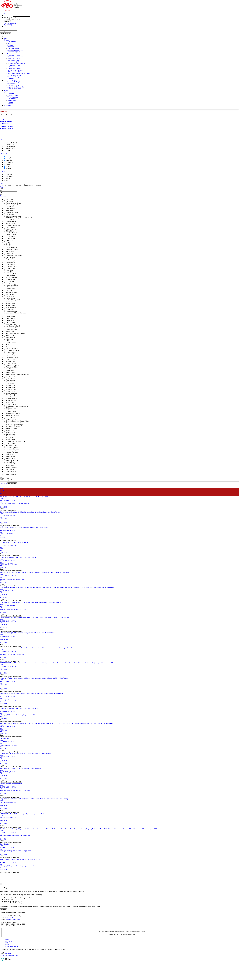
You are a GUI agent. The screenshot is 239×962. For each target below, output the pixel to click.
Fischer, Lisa (9, 253)
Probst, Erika (10, 370)
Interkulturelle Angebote (14, 82)
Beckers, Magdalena (12, 212)
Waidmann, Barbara (12, 451)
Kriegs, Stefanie (10, 305)
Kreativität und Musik (13, 65)
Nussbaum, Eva (10, 354)
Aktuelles (6, 90)
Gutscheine (10, 102)
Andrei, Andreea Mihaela (13, 203)
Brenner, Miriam (11, 221)
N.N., (7, 346)
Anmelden (7, 21)
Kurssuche (7, 14)
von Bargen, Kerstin (12, 447)
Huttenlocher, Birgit (12, 285)
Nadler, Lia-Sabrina (12, 348)
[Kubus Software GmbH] (6, 961)
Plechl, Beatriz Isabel (12, 369)
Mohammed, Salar (11, 330)
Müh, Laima (9, 339)
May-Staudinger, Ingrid (13, 326)
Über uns (6, 40)
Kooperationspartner (13, 48)
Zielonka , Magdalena (12, 467)
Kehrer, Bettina (10, 298)
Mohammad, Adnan (12, 328)
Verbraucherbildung (13, 77)
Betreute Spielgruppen (14, 75)
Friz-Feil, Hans (10, 257)
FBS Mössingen (10, 146)
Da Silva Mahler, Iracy (12, 233)
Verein (9, 43)
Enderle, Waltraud (11, 248)
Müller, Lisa (9, 341)
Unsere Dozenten (12, 95)
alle (7, 180)
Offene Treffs (11, 83)
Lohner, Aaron (10, 318)
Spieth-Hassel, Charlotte (13, 413)
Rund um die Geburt (13, 55)
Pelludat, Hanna (10, 361)
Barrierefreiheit (11, 98)
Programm (7, 53)
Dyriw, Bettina (10, 238)
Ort (1, 492)
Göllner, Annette (11, 268)
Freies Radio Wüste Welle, (14, 255)
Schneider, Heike (11, 397)
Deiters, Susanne (11, 234)
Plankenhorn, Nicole (12, 367)
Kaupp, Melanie (10, 296)
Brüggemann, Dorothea (13, 225)
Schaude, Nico (10, 387)
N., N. (8, 344)
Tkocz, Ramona (10, 434)
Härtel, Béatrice (10, 289)
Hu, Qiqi (8, 283)
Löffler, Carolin (10, 322)
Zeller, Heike (10, 466)
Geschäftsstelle (11, 41)
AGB (6, 943)
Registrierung (8, 25)
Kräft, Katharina (11, 307)
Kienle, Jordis (10, 302)
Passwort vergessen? (10, 23)
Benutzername (8, 17)
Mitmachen (10, 47)
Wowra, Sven (10, 462)
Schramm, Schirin (11, 400)
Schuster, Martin (11, 404)
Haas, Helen (9, 272)
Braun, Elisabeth (11, 220)
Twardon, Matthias (11, 439)
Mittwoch (9, 160)
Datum (2, 490)
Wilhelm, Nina (10, 458)
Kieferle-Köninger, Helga (13, 300)
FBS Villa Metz (10, 148)
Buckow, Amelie (11, 229)
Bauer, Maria (10, 207)
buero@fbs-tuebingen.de (13, 919)
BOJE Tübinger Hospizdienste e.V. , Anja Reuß (20, 218)
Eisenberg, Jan (10, 246)
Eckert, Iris (9, 242)
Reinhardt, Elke (10, 378)
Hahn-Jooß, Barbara (12, 274)
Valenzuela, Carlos (11, 445)
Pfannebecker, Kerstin (12, 365)
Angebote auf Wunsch (14, 88)
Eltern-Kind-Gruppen (13, 58)
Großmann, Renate (11, 266)
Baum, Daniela (10, 208)
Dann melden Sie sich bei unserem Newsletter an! (122, 934)
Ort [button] (1, 139)
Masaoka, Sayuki (11, 324)
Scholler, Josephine (11, 398)
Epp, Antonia (10, 251)
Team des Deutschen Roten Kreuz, (16, 423)
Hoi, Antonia (10, 281)
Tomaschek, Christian (12, 436)
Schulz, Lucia (10, 402)
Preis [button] (1, 187)
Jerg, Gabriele (10, 290)
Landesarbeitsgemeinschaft (15, 50)
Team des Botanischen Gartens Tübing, (17, 421)
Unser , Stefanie (10, 443)
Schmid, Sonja (10, 391)
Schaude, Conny (11, 385)
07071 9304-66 (8, 917)
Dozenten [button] (3, 196)
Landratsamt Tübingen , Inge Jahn (16, 313)
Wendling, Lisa (10, 456)
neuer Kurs (5, 478)
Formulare (10, 104)
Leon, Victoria (10, 315)
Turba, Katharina (11, 438)
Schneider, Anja (10, 395)
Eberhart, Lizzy (10, 240)
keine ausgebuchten (8, 480)
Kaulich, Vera (10, 294)
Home (5, 38)
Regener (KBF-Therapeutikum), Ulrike (17, 374)
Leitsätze (10, 45)
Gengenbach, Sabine (12, 261)
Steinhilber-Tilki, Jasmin (13, 415)
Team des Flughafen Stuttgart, (15, 425)
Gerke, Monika (10, 262)
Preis (1, 188)
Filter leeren (3, 483)
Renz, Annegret (10, 380)
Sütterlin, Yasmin (11, 419)
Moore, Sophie (10, 331)
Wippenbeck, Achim (12, 460)
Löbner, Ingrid (10, 320)
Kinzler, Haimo (10, 303)
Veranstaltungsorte (12, 97)
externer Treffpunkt (11, 143)
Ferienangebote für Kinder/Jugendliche (18, 73)
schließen (3, 909)
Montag (8, 157)
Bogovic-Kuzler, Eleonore (13, 216)
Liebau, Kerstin (10, 316)
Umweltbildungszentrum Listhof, (15, 441)
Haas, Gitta (9, 270)
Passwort (6, 19)
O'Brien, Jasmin (10, 356)
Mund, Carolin (10, 337)
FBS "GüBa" (10, 145)
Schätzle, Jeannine (11, 410)
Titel (1, 488)
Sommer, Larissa (11, 411)
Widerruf (7, 944)
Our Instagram (9, 953)
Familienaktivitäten (13, 60)
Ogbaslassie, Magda (12, 357)
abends (8, 178)
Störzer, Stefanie (11, 417)
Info (5, 92)
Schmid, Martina (11, 389)
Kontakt (7, 939)
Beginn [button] (2, 183)
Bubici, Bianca (10, 227)
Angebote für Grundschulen (15, 87)
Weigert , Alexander (12, 452)
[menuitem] (121, 14)
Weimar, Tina (10, 454)
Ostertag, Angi (10, 359)
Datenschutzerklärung (11, 946)
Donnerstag (9, 162)
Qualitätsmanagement (13, 52)
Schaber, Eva (10, 384)
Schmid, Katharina (11, 393)
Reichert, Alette (10, 376)
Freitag (8, 164)
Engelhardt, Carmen (12, 249)
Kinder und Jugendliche (14, 62)
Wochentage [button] (3, 153)
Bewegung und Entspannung (16, 63)
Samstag (8, 166)
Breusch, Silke (10, 223)
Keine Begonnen (11, 474)
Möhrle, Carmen (11, 343)
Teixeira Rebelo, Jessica (13, 426)
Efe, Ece (8, 244)
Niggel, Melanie (10, 352)
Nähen (9, 67)
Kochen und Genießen (14, 68)
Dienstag (8, 159)
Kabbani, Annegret (11, 292)
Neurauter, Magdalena (12, 350)
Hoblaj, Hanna (10, 279)
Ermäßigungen (11, 100)
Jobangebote (7, 105)
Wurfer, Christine (11, 464)
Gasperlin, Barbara (11, 259)
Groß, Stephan (10, 264)
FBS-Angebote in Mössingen (16, 72)
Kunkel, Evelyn (10, 309)
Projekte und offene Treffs (15, 70)
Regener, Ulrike (10, 372)
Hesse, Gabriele (10, 275)
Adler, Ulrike (10, 199)
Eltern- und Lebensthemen (15, 57)
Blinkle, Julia (10, 214)
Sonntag (8, 168)
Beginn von (3, 185)
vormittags (9, 174)
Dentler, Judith (10, 236)
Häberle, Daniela (11, 287)
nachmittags (9, 176)
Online (8, 150)
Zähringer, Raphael (11, 471)
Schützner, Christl (11, 408)
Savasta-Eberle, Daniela (13, 382)
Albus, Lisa (9, 201)
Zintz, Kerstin (10, 469)
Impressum (8, 941)
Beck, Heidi (9, 210)
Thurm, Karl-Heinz (11, 428)
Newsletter (10, 93)
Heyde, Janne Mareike (12, 277)
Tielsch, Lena (10, 430)
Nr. (1, 493)
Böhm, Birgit (10, 231)
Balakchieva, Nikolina (12, 205)
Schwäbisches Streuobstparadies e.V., (17, 406)
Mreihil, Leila (10, 335)
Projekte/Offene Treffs (10, 80)
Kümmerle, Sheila (11, 311)
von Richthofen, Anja (12, 449)
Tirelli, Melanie (10, 432)
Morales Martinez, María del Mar (15, 333)
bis (26, 185)
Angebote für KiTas (13, 85)
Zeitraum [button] (2, 171)
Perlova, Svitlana (11, 363)
